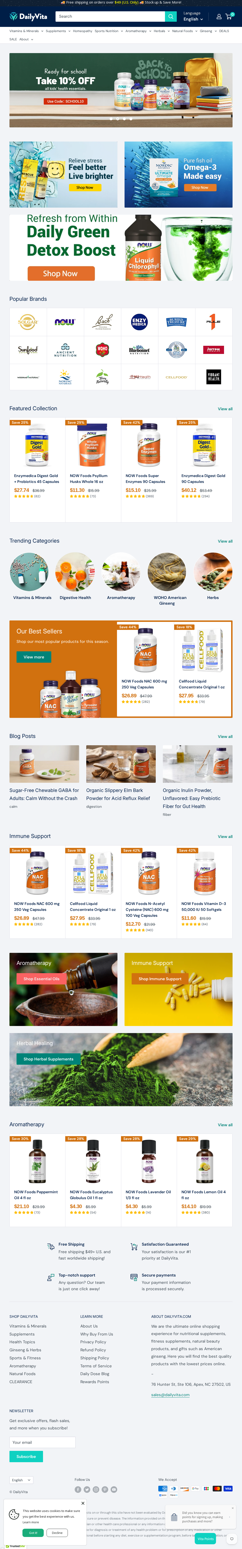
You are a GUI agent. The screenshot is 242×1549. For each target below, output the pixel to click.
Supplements (56, 31)
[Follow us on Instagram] (96, 1489)
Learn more (31, 1522)
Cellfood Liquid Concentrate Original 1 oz (202, 684)
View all (225, 408)
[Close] (83, 1502)
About (24, 39)
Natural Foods (182, 31)
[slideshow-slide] (121, 90)
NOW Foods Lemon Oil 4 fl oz (204, 1194)
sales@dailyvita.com (170, 1394)
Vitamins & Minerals (24, 31)
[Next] (233, 470)
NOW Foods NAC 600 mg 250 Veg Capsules (144, 684)
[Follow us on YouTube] (114, 1489)
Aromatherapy (136, 31)
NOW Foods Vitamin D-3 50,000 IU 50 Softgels (204, 906)
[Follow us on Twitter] (87, 1489)
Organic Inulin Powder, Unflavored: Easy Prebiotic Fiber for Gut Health (191, 798)
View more (34, 657)
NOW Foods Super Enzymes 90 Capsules (145, 478)
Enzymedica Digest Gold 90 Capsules (203, 478)
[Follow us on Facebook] (78, 1489)
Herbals (159, 31)
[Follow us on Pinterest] (105, 1489)
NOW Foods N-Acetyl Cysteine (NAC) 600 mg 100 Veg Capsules (147, 909)
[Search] (171, 16)
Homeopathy (82, 31)
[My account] (219, 16)
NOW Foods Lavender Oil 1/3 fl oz (148, 1194)
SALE (13, 39)
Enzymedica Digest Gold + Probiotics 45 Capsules (36, 478)
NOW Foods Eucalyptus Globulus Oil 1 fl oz (91, 1194)
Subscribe (26, 1456)
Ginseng (206, 31)
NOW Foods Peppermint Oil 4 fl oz (36, 1194)
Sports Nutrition (106, 31)
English (17, 1480)
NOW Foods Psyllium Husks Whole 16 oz (89, 478)
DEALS (224, 31)
